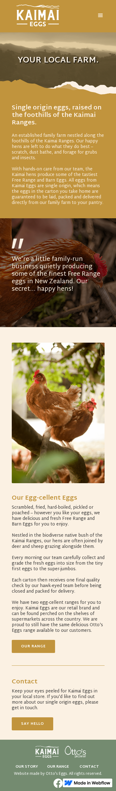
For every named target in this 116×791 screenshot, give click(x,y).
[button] (100, 16)
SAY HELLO (32, 723)
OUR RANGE (33, 646)
